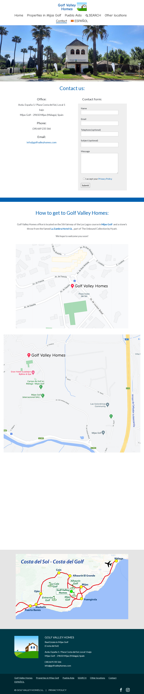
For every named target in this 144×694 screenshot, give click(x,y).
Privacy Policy (105, 178)
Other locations (116, 15)
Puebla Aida (73, 15)
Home (18, 15)
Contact (61, 21)
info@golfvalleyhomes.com (41, 142)
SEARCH (95, 15)
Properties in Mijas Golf (44, 15)
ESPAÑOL (81, 21)
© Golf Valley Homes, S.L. (29, 690)
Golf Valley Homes (23, 677)
